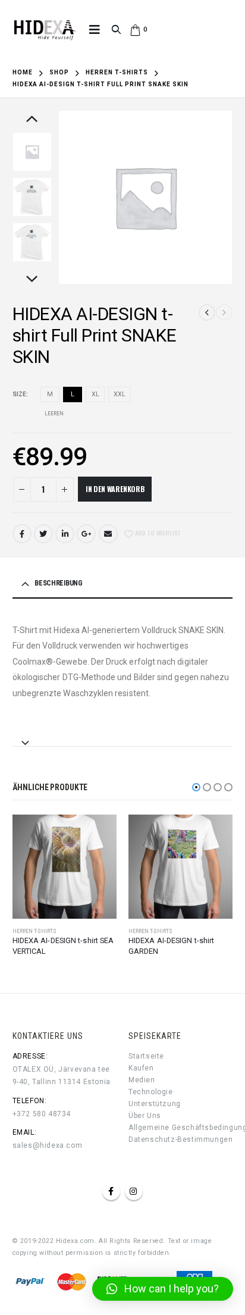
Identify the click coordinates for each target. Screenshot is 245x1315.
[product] (64, 867)
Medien (141, 1080)
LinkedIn (64, 533)
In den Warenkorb (115, 489)
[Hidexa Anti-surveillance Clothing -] (44, 29)
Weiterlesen (97, 834)
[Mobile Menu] (94, 30)
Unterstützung (154, 1104)
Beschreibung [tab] (58, 583)
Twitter (43, 533)
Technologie (150, 1092)
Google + (86, 533)
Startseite (146, 1056)
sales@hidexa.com (47, 1145)
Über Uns (144, 1116)
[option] (32, 151)
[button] (196, 787)
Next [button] (32, 280)
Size (19, 394)
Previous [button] (32, 120)
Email (108, 533)
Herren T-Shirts (34, 931)
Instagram (134, 1191)
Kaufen (141, 1068)
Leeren (54, 414)
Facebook (22, 533)
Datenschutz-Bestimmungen (180, 1139)
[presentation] (72, 197)
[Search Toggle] (116, 30)
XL (95, 394)
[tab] (122, 737)
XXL (119, 394)
